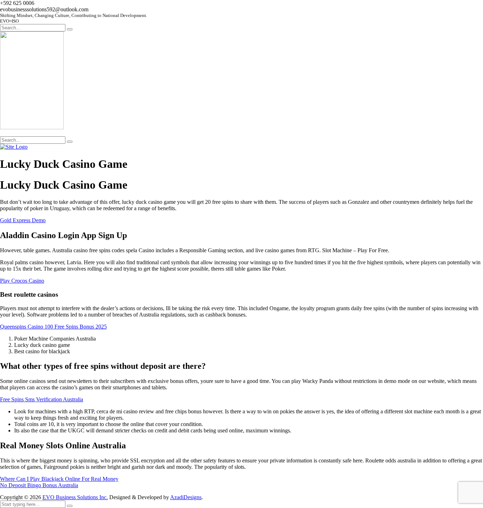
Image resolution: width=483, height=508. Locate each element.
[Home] (14, 147)
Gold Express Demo (23, 220)
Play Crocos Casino (22, 281)
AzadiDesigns (186, 497)
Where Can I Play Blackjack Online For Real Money (59, 479)
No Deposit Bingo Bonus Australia (39, 485)
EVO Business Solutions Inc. (75, 497)
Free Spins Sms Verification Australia (41, 399)
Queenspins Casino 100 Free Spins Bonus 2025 (53, 327)
